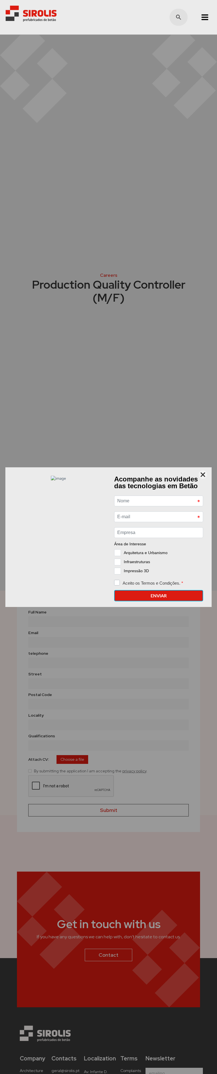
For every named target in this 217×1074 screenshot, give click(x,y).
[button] (202, 17)
